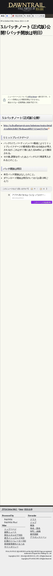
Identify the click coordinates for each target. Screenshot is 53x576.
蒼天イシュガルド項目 (14, 538)
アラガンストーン (38, 537)
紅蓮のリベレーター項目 (15, 541)
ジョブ (33, 522)
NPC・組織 (35, 531)
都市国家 (34, 534)
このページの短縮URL (42, 202)
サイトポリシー (11, 547)
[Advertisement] (26, 63)
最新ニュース (10, 532)
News (21, 509)
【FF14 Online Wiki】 (9, 509)
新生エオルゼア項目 (13, 535)
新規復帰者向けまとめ (14, 544)
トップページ (10, 529)
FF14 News (33, 96)
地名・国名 (35, 528)
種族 (32, 525)
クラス (33, 519)
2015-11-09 (28, 509)
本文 (3, 15)
